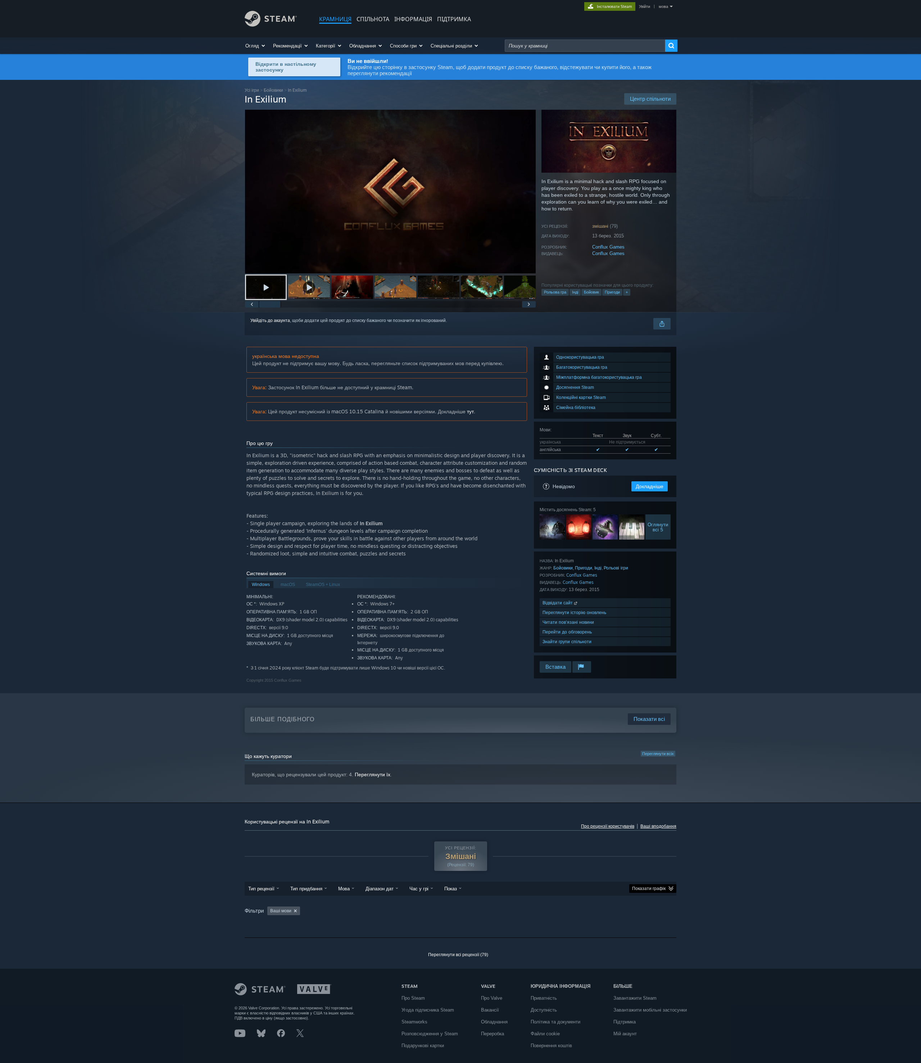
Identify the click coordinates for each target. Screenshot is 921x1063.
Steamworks (414, 1022)
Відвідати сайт (558, 602)
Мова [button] (344, 888)
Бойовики (273, 90)
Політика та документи (555, 1022)
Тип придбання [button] (306, 888)
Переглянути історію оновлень (574, 612)
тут (470, 411)
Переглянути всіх (658, 753)
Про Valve (491, 998)
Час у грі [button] (418, 888)
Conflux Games (608, 247)
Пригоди (612, 292)
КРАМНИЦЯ (335, 19)
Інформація (413, 19)
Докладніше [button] (649, 486)
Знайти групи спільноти (567, 641)
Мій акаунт (625, 1033)
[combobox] (585, 46)
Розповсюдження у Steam (429, 1033)
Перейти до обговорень (567, 632)
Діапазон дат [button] (380, 888)
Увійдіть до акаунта (270, 320)
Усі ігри (252, 90)
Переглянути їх (372, 774)
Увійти (644, 6)
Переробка (492, 1033)
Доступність (544, 1010)
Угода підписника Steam (427, 1010)
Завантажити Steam (635, 998)
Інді (575, 292)
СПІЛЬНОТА (373, 19)
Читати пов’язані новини (568, 622)
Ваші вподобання (658, 826)
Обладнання (494, 1022)
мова (663, 6)
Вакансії (490, 1010)
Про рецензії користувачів (607, 826)
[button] (255, 45)
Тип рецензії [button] (261, 888)
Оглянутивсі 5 (658, 527)
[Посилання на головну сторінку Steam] (271, 25)
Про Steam (413, 998)
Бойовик (591, 292)
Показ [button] (450, 888)
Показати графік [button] (649, 888)
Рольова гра (555, 292)
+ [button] (627, 292)
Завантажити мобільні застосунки (650, 1010)
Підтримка (624, 1022)
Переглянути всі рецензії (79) (458, 954)
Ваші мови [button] (280, 910)
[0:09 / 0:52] (390, 191)
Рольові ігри (616, 568)
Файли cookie (545, 1033)
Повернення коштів (551, 1045)
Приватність (544, 998)
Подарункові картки (422, 1045)
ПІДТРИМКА (454, 19)
